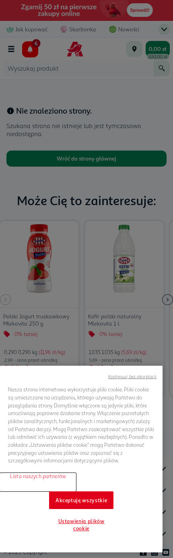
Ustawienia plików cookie (81, 525)
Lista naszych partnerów (38, 476)
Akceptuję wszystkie (81, 500)
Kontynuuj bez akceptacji (132, 376)
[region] (81, 459)
